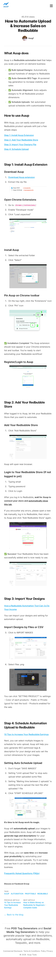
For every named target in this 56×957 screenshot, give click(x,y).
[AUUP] (6, 5)
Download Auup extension (21, 177)
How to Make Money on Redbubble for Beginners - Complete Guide (34, 905)
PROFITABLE (30, 894)
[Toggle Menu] (51, 5)
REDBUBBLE (42, 894)
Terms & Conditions (31, 951)
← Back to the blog (13, 914)
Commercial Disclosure (12, 951)
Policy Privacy (47, 951)
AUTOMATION (17, 894)
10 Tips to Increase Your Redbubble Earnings (12, 905)
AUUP (6, 894)
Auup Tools (32, 955)
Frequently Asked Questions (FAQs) (22, 873)
